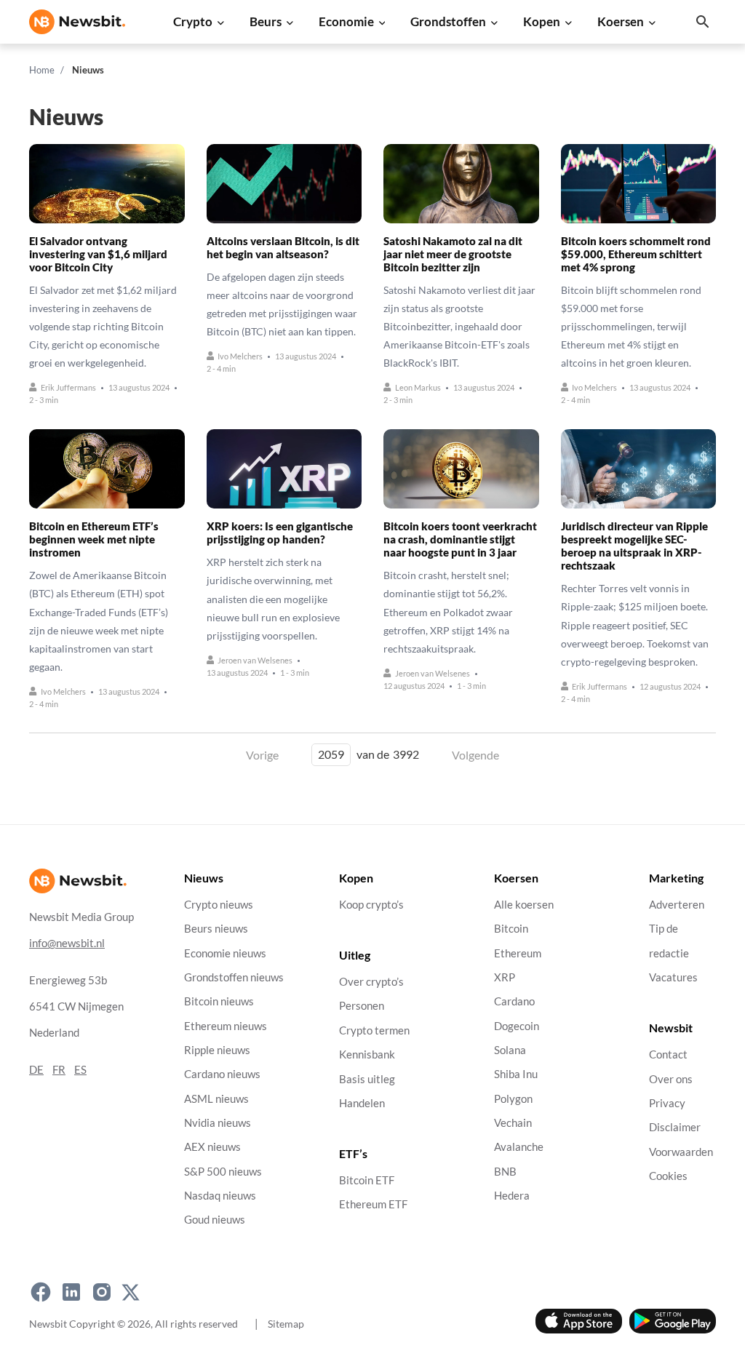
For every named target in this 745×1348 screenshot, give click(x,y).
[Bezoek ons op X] (130, 1292)
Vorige (262, 755)
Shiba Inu (516, 1074)
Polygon (513, 1099)
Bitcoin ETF (366, 1180)
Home (42, 70)
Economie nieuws (225, 953)
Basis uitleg (367, 1079)
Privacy (667, 1103)
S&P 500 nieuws (223, 1171)
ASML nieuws (216, 1099)
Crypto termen (374, 1030)
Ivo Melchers (240, 356)
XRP (504, 977)
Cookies (668, 1176)
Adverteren (676, 904)
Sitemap (286, 1323)
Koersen (620, 21)
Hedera (512, 1195)
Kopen (541, 21)
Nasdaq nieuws (220, 1195)
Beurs (266, 21)
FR (58, 1070)
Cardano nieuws (222, 1074)
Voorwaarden (681, 1152)
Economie (346, 21)
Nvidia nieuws (217, 1123)
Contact (668, 1054)
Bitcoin (511, 928)
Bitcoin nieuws (219, 1001)
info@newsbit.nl (67, 943)
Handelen (362, 1103)
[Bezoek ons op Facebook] (40, 1292)
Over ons (671, 1079)
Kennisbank (367, 1054)
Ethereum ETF (373, 1205)
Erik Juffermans (68, 387)
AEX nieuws (212, 1147)
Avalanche (518, 1147)
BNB (505, 1171)
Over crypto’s (371, 982)
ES (80, 1070)
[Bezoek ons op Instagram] (101, 1292)
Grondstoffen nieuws (234, 977)
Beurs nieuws (216, 928)
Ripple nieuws (217, 1050)
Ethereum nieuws (225, 1026)
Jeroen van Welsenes (255, 660)
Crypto (192, 21)
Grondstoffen (448, 21)
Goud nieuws (214, 1219)
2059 (331, 754)
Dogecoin (516, 1026)
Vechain (513, 1123)
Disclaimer (675, 1127)
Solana (510, 1050)
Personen (361, 1006)
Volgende (475, 755)
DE (36, 1070)
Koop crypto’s (371, 904)
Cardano (514, 1001)
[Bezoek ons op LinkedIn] (71, 1292)
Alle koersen (524, 904)
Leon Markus (418, 387)
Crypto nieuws (218, 904)
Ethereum (517, 953)
